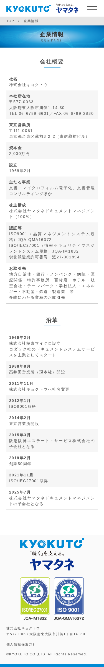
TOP (10, 21)
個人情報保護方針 (21, 644)
